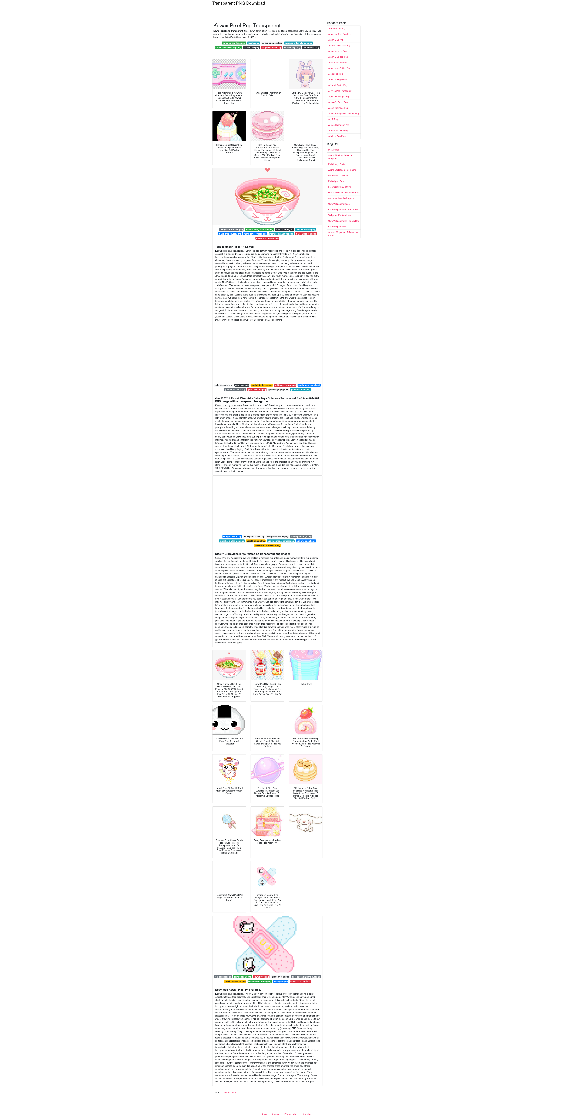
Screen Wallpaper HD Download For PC (343, 234)
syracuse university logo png (298, 43)
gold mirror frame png (235, 389)
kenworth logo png (280, 976)
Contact (275, 1113)
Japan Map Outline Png (339, 68)
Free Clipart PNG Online (339, 186)
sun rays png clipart (305, 540)
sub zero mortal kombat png (281, 540)
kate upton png (281, 981)
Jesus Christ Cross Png (339, 45)
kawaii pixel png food (300, 981)
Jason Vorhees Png (337, 51)
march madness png (305, 229)
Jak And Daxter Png (337, 85)
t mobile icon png (311, 47)
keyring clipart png (242, 976)
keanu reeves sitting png (259, 981)
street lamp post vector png (267, 545)
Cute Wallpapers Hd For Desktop (343, 220)
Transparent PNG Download (238, 3)
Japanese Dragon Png (338, 96)
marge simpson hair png (231, 229)
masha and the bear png (267, 238)
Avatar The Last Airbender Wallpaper (340, 157)
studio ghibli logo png (301, 536)
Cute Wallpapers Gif (337, 226)
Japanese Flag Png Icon (339, 34)
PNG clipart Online (337, 181)
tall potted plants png (271, 47)
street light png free (256, 540)
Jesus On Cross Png (338, 102)
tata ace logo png (292, 47)
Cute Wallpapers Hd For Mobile (343, 209)
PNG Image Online (337, 164)
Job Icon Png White (337, 79)
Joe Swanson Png (336, 28)
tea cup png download (272, 43)
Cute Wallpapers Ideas (339, 203)
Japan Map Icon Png (338, 56)
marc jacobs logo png (306, 233)
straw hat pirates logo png (232, 540)
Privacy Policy (290, 1113)
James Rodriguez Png (338, 124)
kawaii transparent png (235, 981)
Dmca (264, 1113)
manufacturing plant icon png (259, 229)
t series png (253, 43)
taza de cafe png (251, 47)
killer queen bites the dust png (306, 976)
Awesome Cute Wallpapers (341, 198)
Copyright (307, 1113)
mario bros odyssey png (230, 233)
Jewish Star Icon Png (338, 62)
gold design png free (278, 389)
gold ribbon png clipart (309, 385)
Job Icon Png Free (337, 136)
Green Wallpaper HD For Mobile (343, 192)
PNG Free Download (338, 175)
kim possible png (223, 976)
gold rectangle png (223, 385)
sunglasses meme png (277, 536)
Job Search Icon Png (338, 130)
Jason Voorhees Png (338, 107)
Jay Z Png (333, 119)
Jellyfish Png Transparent (340, 90)
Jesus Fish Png (335, 73)
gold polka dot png (257, 389)
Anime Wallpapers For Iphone (342, 169)
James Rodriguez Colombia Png (343, 113)
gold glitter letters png (261, 385)
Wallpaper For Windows (339, 215)
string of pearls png (232, 536)
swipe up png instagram (234, 43)
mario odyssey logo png (255, 233)
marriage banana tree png (281, 233)
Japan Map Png (335, 39)
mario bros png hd (284, 229)
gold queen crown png (285, 385)
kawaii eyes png (261, 976)
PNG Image (333, 149)
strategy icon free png (254, 536)
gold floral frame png (300, 389)
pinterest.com (229, 1092)
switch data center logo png (228, 47)
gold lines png (242, 385)
